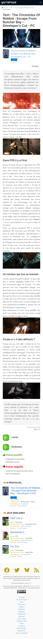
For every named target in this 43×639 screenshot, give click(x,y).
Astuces (21, 616)
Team (22, 623)
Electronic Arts (22, 542)
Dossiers (21, 612)
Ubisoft (19, 556)
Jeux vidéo (21, 619)
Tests (22, 602)
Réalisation (17, 447)
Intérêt (15, 437)
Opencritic (21, 631)
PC (11, 7)
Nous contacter (21, 633)
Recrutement (21, 628)
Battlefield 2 (17, 532)
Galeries (21, 609)
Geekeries (21, 614)
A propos (21, 626)
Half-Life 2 (16, 518)
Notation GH (21, 621)
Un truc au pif (21, 600)
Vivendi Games (22, 506)
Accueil (21, 597)
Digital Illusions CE (27, 540)
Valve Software (26, 526)
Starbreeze (24, 504)
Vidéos (21, 607)
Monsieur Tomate (35, 586)
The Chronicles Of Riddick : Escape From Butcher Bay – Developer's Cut (25, 490)
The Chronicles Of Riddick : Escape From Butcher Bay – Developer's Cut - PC (24, 54)
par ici (29, 583)
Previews (21, 604)
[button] (40, 2)
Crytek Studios (25, 554)
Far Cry (14, 546)
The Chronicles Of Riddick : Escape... (25, 7)
